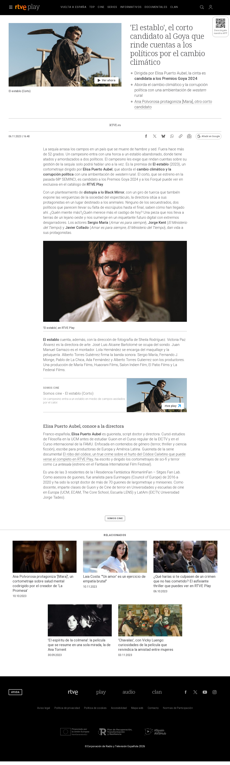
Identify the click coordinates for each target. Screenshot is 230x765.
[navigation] (119, 6)
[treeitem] (73, 7)
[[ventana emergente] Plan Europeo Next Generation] (75, 736)
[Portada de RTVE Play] (28, 7)
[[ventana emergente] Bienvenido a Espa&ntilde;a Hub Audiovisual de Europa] (155, 736)
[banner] (32, 7)
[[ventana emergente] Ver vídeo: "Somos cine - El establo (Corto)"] (115, 395)
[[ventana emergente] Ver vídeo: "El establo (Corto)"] (65, 69)
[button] (10, 7)
